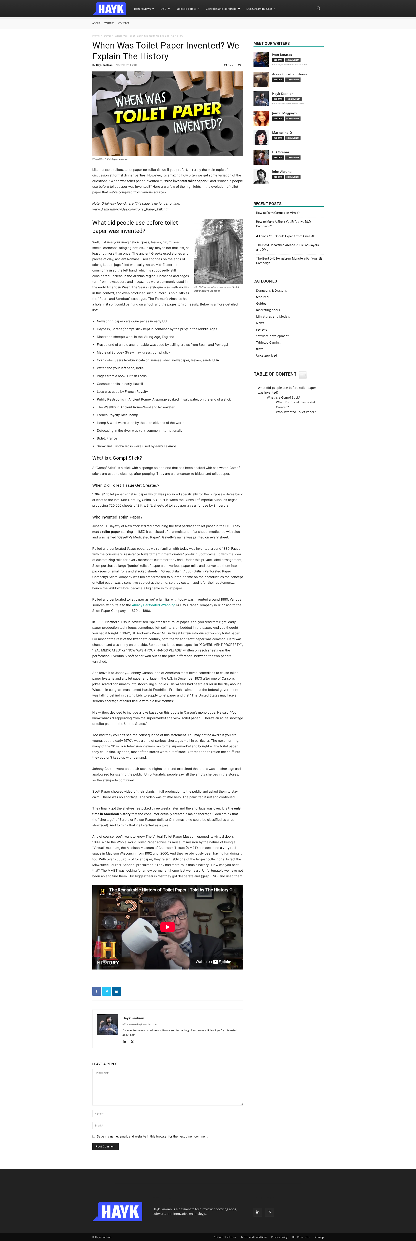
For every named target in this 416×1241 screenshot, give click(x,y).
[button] (318, 9)
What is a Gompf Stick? (283, 397)
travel (107, 35)
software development (272, 336)
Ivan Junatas (282, 55)
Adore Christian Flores (289, 74)
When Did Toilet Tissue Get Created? (295, 404)
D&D (163, 9)
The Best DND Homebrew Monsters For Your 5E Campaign (289, 261)
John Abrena (282, 172)
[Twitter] (106, 991)
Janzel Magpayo (284, 113)
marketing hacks (268, 310)
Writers (109, 23)
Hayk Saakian (104, 64)
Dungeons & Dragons (271, 290)
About (96, 23)
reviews (261, 329)
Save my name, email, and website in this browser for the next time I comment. (152, 1136)
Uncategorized (266, 355)
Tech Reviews (142, 9)
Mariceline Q (282, 133)
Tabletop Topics (186, 9)
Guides (261, 303)
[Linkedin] (116, 991)
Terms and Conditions (254, 1237)
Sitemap (319, 1237)
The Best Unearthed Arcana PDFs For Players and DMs (287, 247)
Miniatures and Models (273, 316)
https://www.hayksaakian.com (139, 1024)
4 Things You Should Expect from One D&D (285, 236)
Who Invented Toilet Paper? (296, 412)
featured (262, 297)
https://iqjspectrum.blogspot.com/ (289, 64)
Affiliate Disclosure (225, 1237)
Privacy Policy (279, 1237)
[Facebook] (96, 991)
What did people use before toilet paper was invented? (287, 390)
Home (96, 35)
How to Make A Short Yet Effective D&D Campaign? (283, 224)
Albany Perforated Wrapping (153, 605)
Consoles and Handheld (221, 9)
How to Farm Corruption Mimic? (278, 213)
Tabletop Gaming (268, 342)
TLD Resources (301, 1237)
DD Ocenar (280, 152)
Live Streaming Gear (259, 9)
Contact (123, 23)
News (260, 323)
